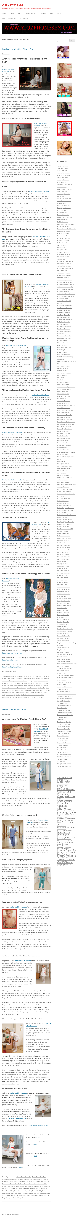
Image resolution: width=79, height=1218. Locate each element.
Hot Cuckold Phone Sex (64, 426)
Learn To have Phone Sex (64, 478)
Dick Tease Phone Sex (63, 329)
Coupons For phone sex (64, 275)
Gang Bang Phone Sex (63, 396)
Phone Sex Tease (62, 580)
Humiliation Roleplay (20, 688)
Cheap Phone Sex (62, 250)
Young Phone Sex (62, 759)
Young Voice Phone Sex (64, 766)
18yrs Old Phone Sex (63, 168)
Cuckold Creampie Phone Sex (65, 284)
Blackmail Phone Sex (63, 226)
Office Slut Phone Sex (63, 540)
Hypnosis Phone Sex (63, 440)
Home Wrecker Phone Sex (64, 415)
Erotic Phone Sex (62, 352)
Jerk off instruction (32, 688)
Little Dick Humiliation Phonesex (66, 484)
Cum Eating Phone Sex (41, 683)
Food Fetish (60, 378)
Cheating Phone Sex (63, 252)
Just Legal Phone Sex (63, 464)
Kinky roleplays (61, 473)
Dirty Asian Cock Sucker (64, 331)
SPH (11, 697)
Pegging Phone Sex (35, 1188)
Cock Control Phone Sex (64, 264)
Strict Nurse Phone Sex (8, 1195)
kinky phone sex (66, 842)
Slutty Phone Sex (62, 657)
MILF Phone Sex (62, 496)
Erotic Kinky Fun (62, 350)
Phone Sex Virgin (10, 695)
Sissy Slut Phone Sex (63, 652)
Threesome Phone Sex (63, 729)
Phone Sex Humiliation (42, 678)
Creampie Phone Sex (63, 278)
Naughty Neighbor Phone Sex (65, 522)
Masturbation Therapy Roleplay (21, 690)
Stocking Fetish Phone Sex (64, 687)
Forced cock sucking (63, 384)
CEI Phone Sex (62, 788)
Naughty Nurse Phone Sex (23, 692)
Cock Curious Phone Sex (66, 790)
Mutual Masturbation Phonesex (66, 515)
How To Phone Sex (62, 436)
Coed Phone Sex (62, 271)
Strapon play (62, 861)
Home (59, 14)
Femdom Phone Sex (63, 371)
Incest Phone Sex (62, 447)
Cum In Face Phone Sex (9, 685)
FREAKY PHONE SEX (63, 394)
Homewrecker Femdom (64, 417)
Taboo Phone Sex (62, 708)
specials (43, 14)
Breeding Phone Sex (63, 240)
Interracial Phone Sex (63, 450)
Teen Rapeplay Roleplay (64, 722)
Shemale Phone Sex (63, 633)
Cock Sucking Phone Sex (64, 266)
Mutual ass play (61, 512)
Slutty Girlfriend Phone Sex (65, 654)
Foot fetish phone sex (65, 823)
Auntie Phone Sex (62, 203)
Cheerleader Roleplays (63, 257)
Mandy (23, 1198)
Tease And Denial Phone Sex (65, 715)
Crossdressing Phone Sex (64, 282)
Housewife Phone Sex (63, 433)
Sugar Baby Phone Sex (63, 701)
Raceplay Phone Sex (63, 612)
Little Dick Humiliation (63, 482)
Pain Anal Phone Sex (62, 845)
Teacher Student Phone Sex (65, 710)
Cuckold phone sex (64, 807)
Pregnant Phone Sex (63, 591)
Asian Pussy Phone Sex (63, 194)
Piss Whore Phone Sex (63, 587)
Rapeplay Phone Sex (63, 615)
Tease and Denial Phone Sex (64, 864)
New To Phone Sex (36, 692)
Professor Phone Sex (63, 596)
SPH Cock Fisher (62, 673)
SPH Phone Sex (61, 680)
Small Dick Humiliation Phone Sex (66, 664)
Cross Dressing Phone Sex (64, 280)
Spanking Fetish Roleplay (64, 668)
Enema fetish (6, 1184)
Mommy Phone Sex (63, 503)
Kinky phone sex (62, 471)
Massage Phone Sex (63, 487)
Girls (19, 14)
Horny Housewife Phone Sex (65, 424)
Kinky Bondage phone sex (64, 466)
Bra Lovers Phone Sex (63, 238)
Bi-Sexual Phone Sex (63, 215)
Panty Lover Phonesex (63, 547)
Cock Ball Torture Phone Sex (65, 261)
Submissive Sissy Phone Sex (65, 696)
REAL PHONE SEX (62, 617)
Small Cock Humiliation (64, 659)
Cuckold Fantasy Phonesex (65, 289)
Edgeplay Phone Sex (63, 343)
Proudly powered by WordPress (10, 1214)
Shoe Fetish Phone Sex (63, 636)
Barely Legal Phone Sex (64, 208)
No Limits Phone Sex (63, 533)
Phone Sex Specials (62, 578)
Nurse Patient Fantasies (11, 1188)
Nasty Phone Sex (62, 517)
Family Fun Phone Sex (63, 366)
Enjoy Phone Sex (62, 345)
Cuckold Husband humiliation (65, 296)
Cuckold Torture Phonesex (65, 305)
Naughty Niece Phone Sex (64, 524)
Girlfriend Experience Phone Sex (66, 405)
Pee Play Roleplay (24, 1188)
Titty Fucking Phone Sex (64, 731)
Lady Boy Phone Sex (63, 475)
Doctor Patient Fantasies (42, 1181)
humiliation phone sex (63, 833)
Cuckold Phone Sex (62, 298)
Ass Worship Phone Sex (64, 198)
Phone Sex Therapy (7, 681)
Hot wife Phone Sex (62, 431)
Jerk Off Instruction (35, 676)
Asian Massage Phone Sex (64, 189)
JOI (39, 688)
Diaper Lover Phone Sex (64, 326)
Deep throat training (15, 1181)
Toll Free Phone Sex (62, 736)
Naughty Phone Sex (63, 526)
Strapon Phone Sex (62, 689)
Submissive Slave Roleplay (64, 698)
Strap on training (44, 1193)
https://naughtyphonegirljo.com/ (12, 667)
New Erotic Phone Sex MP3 (65, 529)
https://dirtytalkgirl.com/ (10, 660)
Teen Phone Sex (61, 719)
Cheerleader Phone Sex (64, 254)
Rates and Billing (31, 14)
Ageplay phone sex (62, 177)
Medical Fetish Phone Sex (9, 678)
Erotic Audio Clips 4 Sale (64, 347)
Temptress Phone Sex (63, 724)
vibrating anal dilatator (37, 1195)
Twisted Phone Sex (62, 745)
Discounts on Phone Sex (64, 336)
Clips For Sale (61, 259)
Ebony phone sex (62, 340)
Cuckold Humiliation (63, 291)
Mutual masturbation (17, 1186)
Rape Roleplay (25, 1191)
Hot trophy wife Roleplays (64, 429)
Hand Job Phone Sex (36, 685)
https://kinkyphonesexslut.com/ (39, 1126)
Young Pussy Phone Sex (64, 764)
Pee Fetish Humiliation (63, 554)
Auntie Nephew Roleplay (64, 201)
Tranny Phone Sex (62, 738)
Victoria (40, 697)
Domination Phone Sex (64, 338)
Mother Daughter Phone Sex (65, 508)
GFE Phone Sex (61, 398)
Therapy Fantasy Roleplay (20, 697)
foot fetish (60, 380)
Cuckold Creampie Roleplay (65, 287)
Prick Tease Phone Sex (63, 594)
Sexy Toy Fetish (33, 1191)
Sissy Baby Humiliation (63, 638)
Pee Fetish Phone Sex (63, 557)
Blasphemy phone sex (63, 231)
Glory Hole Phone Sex (63, 408)
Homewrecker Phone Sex (64, 419)
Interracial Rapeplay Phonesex (66, 452)
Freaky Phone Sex (61, 826)
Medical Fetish (6, 1186)
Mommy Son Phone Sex (64, 505)
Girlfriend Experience (63, 403)
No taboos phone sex (63, 536)
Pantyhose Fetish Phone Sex (65, 550)
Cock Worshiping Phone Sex (65, 268)
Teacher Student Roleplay (64, 712)
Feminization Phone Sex (64, 373)
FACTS (12, 14)
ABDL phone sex (62, 171)
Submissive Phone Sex (63, 691)
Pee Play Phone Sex (62, 559)
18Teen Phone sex (62, 166)
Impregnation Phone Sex (64, 443)
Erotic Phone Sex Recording (65, 357)
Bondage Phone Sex (39, 681)
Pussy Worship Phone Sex (64, 603)
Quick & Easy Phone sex (64, 605)
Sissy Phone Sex (61, 650)
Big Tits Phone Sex (62, 222)
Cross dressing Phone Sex (64, 802)
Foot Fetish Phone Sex (63, 382)
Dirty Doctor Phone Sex (23, 685)
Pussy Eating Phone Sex (13, 1191)
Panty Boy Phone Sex (63, 545)
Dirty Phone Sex (61, 333)
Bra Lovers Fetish (62, 236)
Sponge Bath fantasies (21, 1193)
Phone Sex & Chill (62, 568)
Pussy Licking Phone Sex (64, 598)
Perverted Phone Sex (63, 566)
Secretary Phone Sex (63, 622)
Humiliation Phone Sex (23, 676)
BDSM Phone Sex (62, 212)
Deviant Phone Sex (62, 324)
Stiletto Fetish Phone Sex (64, 682)
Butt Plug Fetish (34, 1179)
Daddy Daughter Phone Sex (65, 319)
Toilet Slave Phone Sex (63, 733)
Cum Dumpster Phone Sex (64, 308)
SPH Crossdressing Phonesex (65, 675)
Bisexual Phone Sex (62, 784)
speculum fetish (9, 1193)
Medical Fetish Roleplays (39, 1177)
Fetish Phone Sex (62, 375)
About (4, 14)
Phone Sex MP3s (62, 575)
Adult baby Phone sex (63, 175)
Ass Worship (60, 196)
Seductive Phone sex (63, 624)
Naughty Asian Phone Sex (64, 519)
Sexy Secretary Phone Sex (64, 631)
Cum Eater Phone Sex (63, 310)
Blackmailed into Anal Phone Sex (66, 229)
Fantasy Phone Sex (62, 368)
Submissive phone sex (65, 863)
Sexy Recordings (62, 626)
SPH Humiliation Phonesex (65, 678)
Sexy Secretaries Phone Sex (65, 629)
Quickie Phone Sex (62, 610)
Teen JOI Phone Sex (62, 717)
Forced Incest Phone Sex (64, 389)
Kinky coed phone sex (63, 468)
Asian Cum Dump (62, 187)
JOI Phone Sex (46, 676)
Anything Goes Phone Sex (64, 184)
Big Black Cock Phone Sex (64, 217)
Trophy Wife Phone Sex (64, 743)
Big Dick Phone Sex (62, 219)
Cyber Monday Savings (63, 317)
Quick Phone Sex (62, 608)
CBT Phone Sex (61, 245)
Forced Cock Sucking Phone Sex (66, 387)
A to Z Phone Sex (12, 4)
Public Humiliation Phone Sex (29, 695)
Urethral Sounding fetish (23, 1195)
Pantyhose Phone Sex (63, 552)
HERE (37, 1137)
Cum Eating (60, 811)
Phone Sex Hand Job (63, 571)
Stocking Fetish (61, 685)
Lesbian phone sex (62, 480)
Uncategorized (6, 1179)
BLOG (51, 14)
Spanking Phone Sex (63, 671)
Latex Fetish (43, 1184)
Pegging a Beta (61, 561)
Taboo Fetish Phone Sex (64, 705)
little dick (42, 688)
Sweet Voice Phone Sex (64, 703)
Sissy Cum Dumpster (63, 647)
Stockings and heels (33, 1193)
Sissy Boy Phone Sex (63, 640)
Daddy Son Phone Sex (63, 322)
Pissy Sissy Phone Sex (63, 589)
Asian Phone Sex (62, 191)
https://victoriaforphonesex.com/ (12, 653)
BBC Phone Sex (61, 210)
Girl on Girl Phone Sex (63, 401)
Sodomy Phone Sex (66, 855)
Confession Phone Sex (28, 683)
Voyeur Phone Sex (62, 752)
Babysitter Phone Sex (63, 205)
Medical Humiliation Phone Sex (17, 49)
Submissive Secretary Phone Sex (66, 694)
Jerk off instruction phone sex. (65, 457)
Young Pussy (61, 761)
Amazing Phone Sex (63, 180)
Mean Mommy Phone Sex (37, 690)
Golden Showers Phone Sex (32, 1184)
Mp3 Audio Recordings (9, 18)
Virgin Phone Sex (62, 750)
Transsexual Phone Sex (64, 740)
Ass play (68, 779)
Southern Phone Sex (63, 666)
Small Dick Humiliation (20, 681)
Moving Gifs (24, 18)
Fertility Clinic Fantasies (17, 1184)
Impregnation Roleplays (64, 445)
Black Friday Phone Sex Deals (65, 224)
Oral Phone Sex (61, 543)
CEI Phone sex (61, 247)
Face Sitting (60, 359)
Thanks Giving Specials (63, 726)
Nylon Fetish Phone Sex (64, 538)
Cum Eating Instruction (64, 312)
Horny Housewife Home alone (66, 422)
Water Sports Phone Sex (64, 754)
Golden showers (61, 829)
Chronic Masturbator (15, 683)
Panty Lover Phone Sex (63, 848)
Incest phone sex (66, 837)
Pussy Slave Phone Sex (63, 601)
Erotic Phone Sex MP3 (63, 354)
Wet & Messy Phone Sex (64, 757)
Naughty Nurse (10, 692)
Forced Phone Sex (62, 391)
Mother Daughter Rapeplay (65, 510)
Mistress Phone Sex (62, 501)
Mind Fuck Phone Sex (63, 498)
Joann (59, 459)
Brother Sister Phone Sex (64, 243)
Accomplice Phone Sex (63, 173)
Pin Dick (18, 695)
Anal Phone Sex (61, 182)
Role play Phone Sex (63, 619)
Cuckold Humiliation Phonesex (66, 294)
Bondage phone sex (63, 233)
